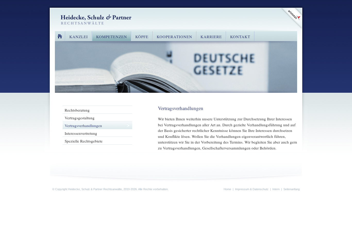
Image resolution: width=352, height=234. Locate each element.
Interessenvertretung (81, 133)
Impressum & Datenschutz (252, 189)
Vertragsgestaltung (80, 117)
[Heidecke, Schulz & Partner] (96, 18)
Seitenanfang (291, 189)
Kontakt (240, 36)
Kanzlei (78, 36)
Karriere (211, 36)
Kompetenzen (111, 36)
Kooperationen (174, 36)
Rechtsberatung (77, 110)
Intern (276, 189)
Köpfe (141, 36)
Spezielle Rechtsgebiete (84, 141)
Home (60, 36)
